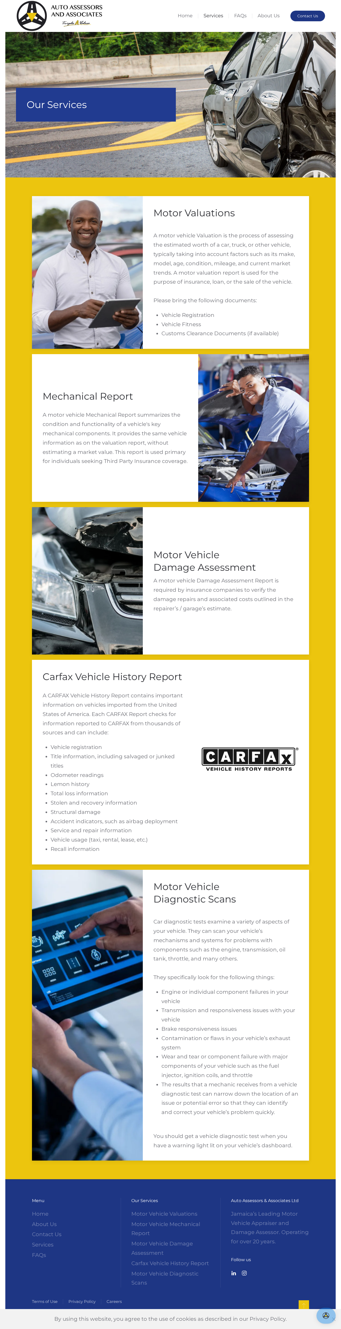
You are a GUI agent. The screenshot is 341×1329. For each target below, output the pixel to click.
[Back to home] (59, 16)
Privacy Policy (82, 1301)
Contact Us (307, 16)
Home (185, 16)
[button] (304, 1305)
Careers (114, 1301)
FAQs (240, 16)
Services (213, 16)
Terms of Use (45, 1301)
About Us (269, 16)
